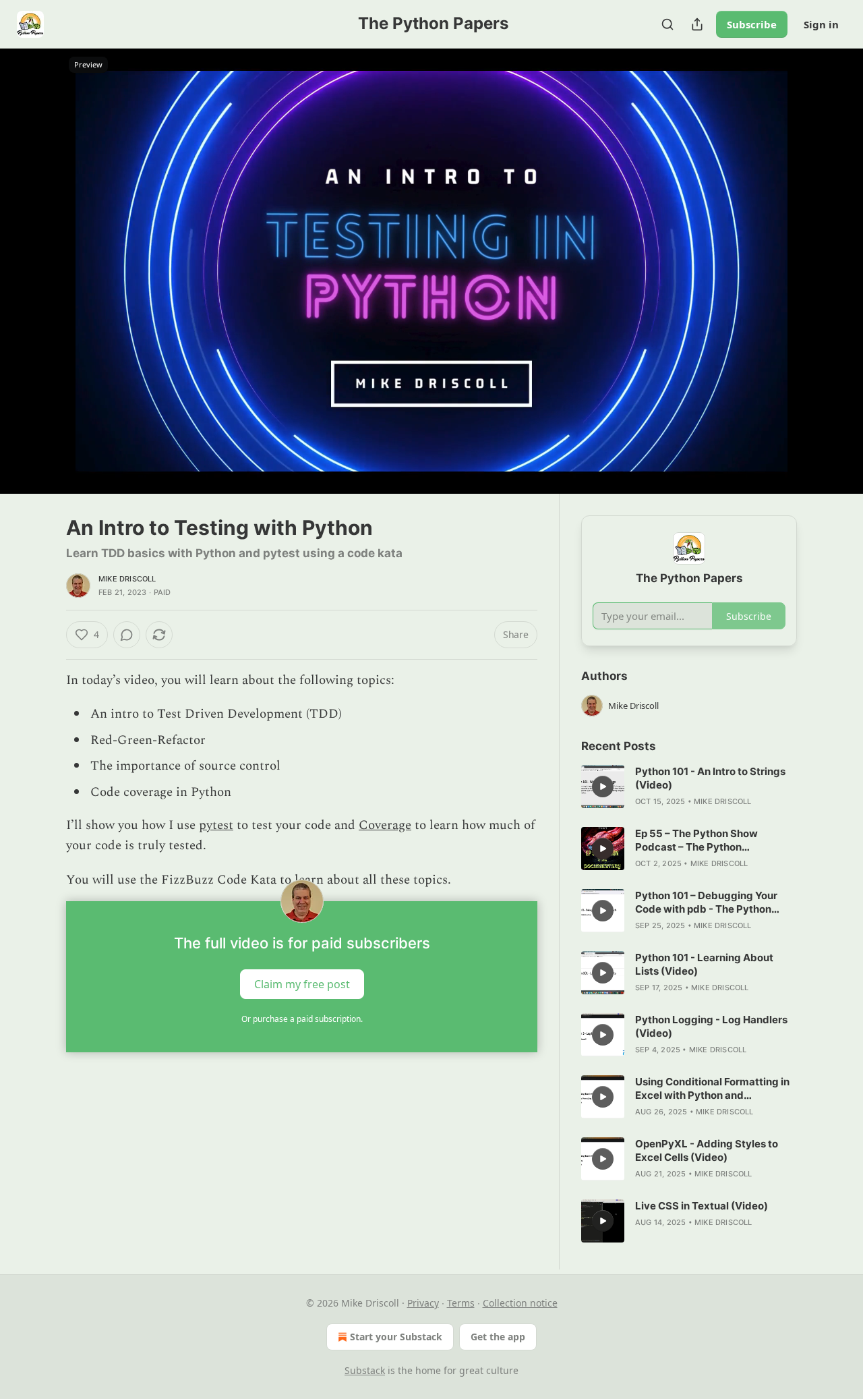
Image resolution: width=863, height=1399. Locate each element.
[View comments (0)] (831, 279)
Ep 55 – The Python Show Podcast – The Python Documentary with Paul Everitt (710, 840)
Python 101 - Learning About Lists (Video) (704, 964)
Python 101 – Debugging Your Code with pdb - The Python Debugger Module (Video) (706, 902)
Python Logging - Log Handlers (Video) (711, 1026)
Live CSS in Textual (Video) (701, 1205)
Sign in (821, 24)
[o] (603, 786)
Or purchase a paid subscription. (302, 1019)
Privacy (423, 1302)
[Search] (667, 24)
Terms (461, 1302)
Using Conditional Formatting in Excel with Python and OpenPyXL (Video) (712, 1088)
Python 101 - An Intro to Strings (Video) (710, 778)
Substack (365, 1370)
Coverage (385, 825)
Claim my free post (302, 984)
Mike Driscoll (127, 578)
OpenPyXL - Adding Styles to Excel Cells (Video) (706, 1150)
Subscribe (752, 24)
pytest (216, 825)
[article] (689, 786)
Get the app (498, 1336)
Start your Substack (396, 1336)
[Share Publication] (697, 24)
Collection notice (520, 1302)
